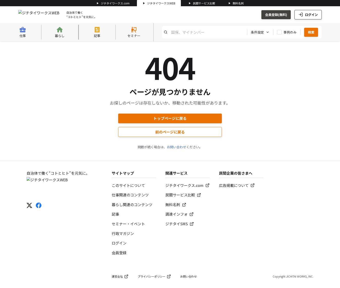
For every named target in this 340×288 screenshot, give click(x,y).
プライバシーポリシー (151, 276)
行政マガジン (123, 233)
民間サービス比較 (204, 3)
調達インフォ (176, 214)
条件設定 (257, 32)
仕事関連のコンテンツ (130, 195)
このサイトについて (128, 185)
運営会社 (117, 276)
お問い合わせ (176, 147)
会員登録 (119, 252)
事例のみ (290, 32)
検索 (311, 32)
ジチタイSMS (176, 223)
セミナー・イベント (128, 223)
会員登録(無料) (276, 14)
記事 (115, 214)
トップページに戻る (170, 118)
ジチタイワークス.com (115, 3)
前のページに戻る (170, 132)
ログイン (311, 14)
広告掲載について (234, 185)
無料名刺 (238, 3)
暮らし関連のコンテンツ (132, 204)
